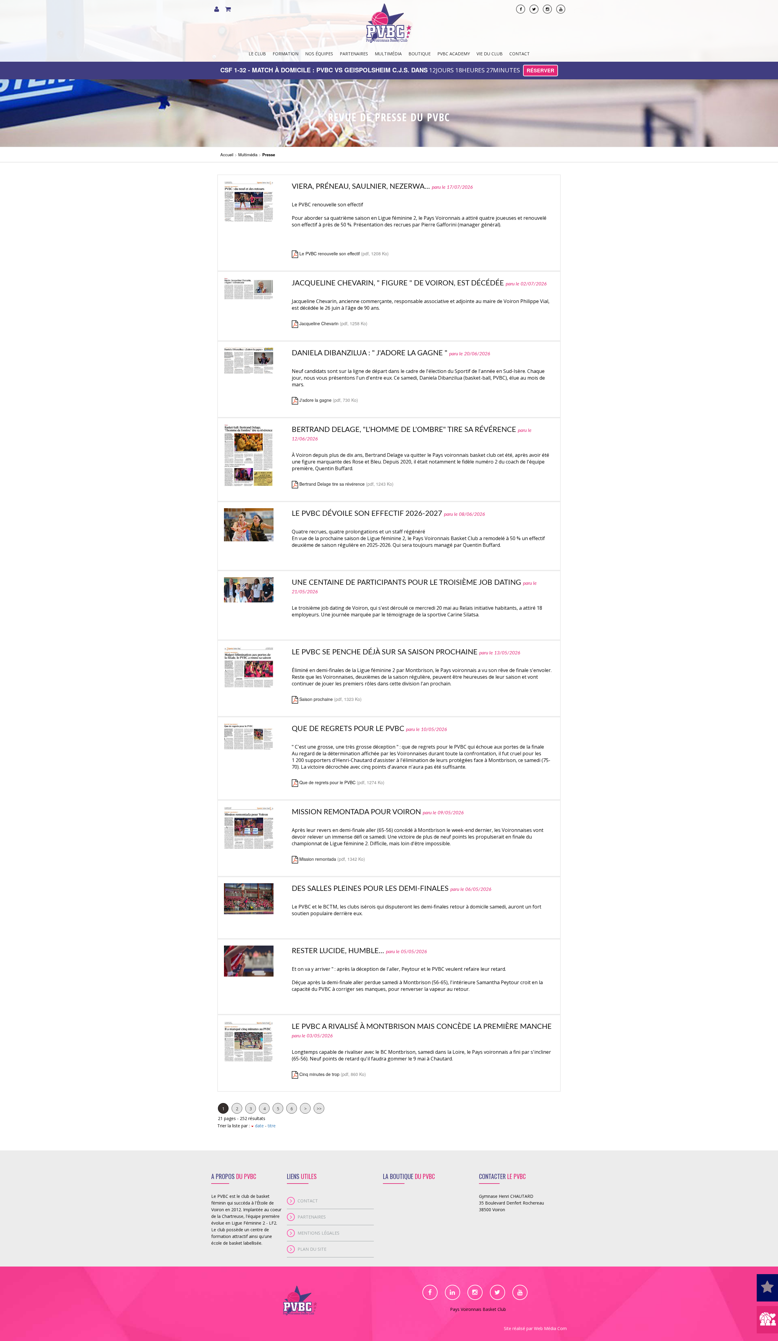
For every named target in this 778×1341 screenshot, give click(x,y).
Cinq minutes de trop (319, 1074)
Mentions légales (318, 1233)
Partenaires (354, 54)
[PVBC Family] (767, 1319)
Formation (285, 54)
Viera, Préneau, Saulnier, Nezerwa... (361, 186)
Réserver (540, 70)
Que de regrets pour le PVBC (348, 729)
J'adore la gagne (315, 400)
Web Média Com (550, 1328)
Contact (519, 54)
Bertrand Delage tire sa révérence (332, 484)
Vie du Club (490, 54)
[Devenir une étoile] (767, 1287)
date (259, 1126)
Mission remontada (317, 859)
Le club (257, 54)
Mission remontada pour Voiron (356, 812)
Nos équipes (319, 54)
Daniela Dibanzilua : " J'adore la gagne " (369, 353)
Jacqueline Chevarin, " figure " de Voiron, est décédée (398, 283)
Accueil (226, 154)
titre (272, 1126)
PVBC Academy (453, 54)
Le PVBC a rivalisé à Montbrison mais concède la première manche (422, 1026)
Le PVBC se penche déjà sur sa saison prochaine (384, 652)
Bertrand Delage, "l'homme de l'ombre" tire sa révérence (404, 429)
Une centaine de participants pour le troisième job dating (406, 582)
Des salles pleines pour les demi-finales (370, 888)
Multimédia (388, 54)
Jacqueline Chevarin (319, 323)
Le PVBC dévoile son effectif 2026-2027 (367, 513)
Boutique (419, 54)
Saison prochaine (316, 699)
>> (319, 1109)
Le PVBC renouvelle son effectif (329, 253)
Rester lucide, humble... (338, 951)
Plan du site (312, 1249)
